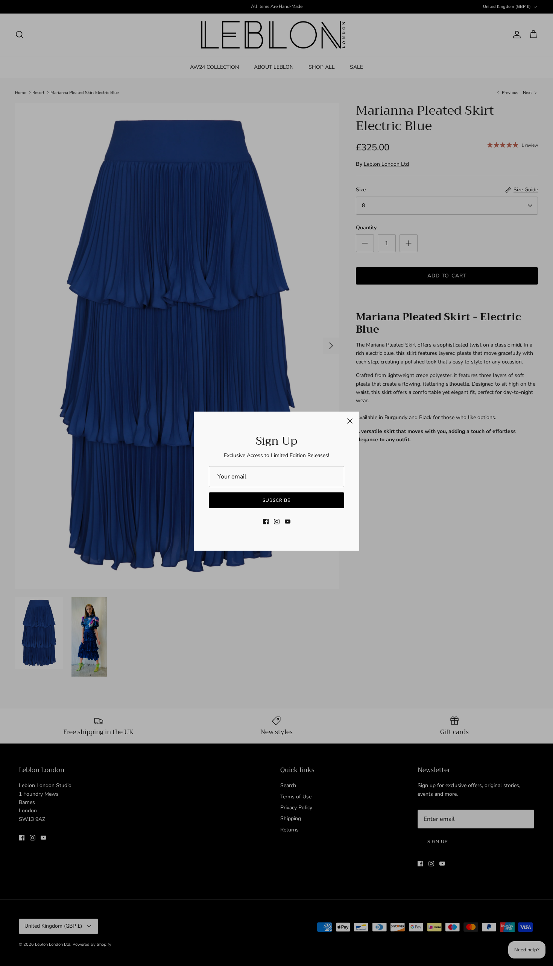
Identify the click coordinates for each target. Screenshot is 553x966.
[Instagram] (277, 521)
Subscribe (276, 500)
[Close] (350, 421)
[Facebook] (266, 521)
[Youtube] (287, 521)
